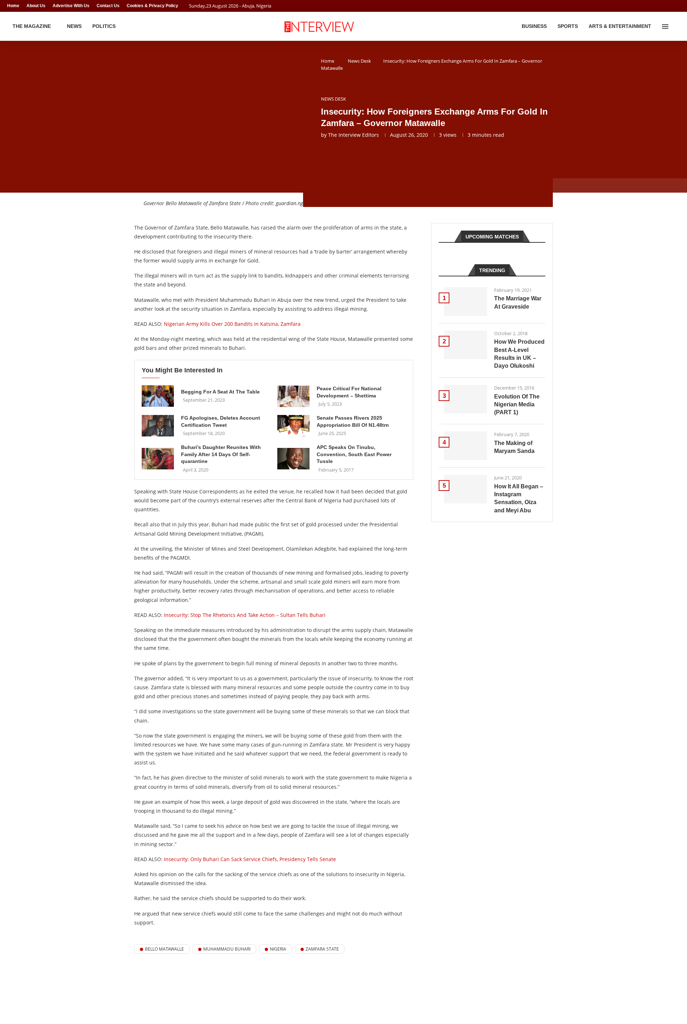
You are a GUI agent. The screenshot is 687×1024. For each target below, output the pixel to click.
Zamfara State (322, 949)
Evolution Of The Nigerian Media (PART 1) (517, 404)
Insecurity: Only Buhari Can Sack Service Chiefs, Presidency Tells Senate (250, 859)
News (74, 26)
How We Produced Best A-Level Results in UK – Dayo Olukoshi (519, 354)
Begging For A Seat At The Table (220, 392)
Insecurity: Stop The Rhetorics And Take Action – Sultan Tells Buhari (245, 615)
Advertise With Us (71, 5)
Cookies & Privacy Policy (152, 5)
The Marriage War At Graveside (517, 302)
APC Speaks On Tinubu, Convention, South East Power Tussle (354, 454)
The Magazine (32, 26)
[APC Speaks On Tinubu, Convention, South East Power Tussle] (293, 458)
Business (534, 26)
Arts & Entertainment (620, 26)
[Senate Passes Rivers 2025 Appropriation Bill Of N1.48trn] (293, 425)
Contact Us (108, 5)
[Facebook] (664, 6)
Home (13, 5)
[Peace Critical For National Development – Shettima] (293, 396)
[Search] (676, 26)
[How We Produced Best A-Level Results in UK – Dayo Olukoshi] (465, 344)
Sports (567, 26)
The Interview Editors (353, 134)
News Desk (359, 61)
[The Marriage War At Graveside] (465, 301)
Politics (104, 26)
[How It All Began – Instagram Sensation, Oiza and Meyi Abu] (465, 489)
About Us (35, 5)
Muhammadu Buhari (226, 949)
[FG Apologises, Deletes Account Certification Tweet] (158, 425)
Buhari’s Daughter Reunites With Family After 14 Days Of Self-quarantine (221, 454)
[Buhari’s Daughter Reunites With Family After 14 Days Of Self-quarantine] (158, 458)
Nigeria (278, 949)
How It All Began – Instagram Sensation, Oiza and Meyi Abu (518, 498)
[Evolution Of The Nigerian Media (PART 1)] (465, 399)
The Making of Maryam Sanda (514, 447)
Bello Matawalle (164, 949)
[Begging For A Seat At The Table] (158, 396)
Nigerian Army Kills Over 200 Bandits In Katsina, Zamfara (232, 323)
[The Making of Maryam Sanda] (465, 445)
